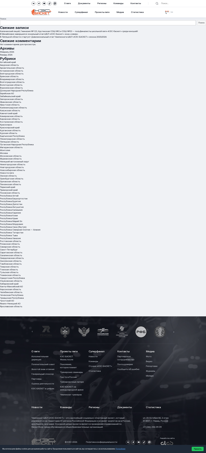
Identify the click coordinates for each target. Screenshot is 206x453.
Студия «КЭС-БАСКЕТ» (100, 366)
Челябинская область (11, 292)
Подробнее (120, 449)
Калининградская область (13, 107)
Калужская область (10, 110)
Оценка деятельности (42, 383)
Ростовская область (10, 241)
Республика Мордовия (11, 224)
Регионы (101, 3)
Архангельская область (12, 68)
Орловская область (10, 181)
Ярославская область (11, 306)
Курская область (8, 133)
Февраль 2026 (7, 52)
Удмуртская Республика (12, 278)
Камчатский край (8, 113)
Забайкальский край (10, 96)
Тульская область (9, 272)
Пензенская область (10, 184)
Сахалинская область (11, 255)
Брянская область (9, 76)
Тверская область (9, 267)
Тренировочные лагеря (72, 382)
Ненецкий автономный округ (14, 161)
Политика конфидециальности (101, 442)
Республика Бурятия (10, 201)
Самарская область (10, 247)
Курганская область (10, 130)
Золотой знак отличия (42, 369)
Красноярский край (10, 127)
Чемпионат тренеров (71, 394)
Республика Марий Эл (11, 221)
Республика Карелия (10, 213)
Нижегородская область (12, 164)
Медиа (120, 12)
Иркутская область (10, 105)
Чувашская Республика (12, 298)
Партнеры (36, 379)
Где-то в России (68, 377)
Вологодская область (11, 85)
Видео (149, 361)
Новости (63, 12)
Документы (84, 3)
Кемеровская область (11, 116)
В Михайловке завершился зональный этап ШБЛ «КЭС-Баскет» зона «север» (39, 34)
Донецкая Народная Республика (16, 90)
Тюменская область (10, 275)
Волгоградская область (12, 82)
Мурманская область (11, 159)
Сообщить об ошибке (128, 369)
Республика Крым (9, 218)
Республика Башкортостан (14, 198)
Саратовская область (11, 252)
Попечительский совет (43, 364)
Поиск (3, 19)
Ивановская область (10, 102)
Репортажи (151, 366)
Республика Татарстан (11, 232)
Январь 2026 (6, 55)
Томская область (9, 269)
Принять (197, 449)
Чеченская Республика (11, 295)
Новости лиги (7, 173)
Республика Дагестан (11, 204)
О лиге (67, 3)
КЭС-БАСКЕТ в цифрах (42, 388)
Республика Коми (9, 215)
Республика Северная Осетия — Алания (20, 230)
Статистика (137, 12)
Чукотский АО (7, 301)
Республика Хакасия (10, 238)
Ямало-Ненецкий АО (10, 303)
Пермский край (7, 187)
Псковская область (10, 193)
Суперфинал (81, 12)
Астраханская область (11, 71)
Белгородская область (11, 73)
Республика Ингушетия (12, 207)
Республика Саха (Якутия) (13, 227)
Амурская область (9, 65)
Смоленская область (10, 261)
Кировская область (10, 119)
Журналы (150, 371)
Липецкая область (9, 142)
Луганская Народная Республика (17, 144)
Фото (149, 356)
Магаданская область (11, 147)
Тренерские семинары (71, 372)
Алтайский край (8, 62)
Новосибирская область (12, 170)
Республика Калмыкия (11, 210)
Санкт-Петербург (9, 249)
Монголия (5, 150)
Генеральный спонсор (42, 374)
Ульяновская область (11, 281)
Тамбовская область (11, 264)
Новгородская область (12, 167)
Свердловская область (12, 258)
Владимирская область (12, 79)
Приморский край (9, 190)
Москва (4, 153)
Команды (118, 3)
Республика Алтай (9, 196)
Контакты (136, 3)
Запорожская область (11, 99)
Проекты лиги (69, 351)
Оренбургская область (11, 178)
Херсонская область (10, 289)
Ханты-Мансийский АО (11, 286)
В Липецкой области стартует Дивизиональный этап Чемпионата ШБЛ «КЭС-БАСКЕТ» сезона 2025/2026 (53, 37)
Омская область (8, 176)
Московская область (10, 156)
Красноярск (6, 125)
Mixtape (150, 376)
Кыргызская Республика (12, 136)
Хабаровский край (9, 284)
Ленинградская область (12, 139)
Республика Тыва (9, 235)
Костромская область (11, 122)
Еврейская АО (7, 93)
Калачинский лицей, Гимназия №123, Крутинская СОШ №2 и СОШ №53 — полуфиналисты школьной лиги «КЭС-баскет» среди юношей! (69, 31)
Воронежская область (11, 88)
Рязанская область (10, 244)
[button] (32, 331)
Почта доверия (125, 364)
